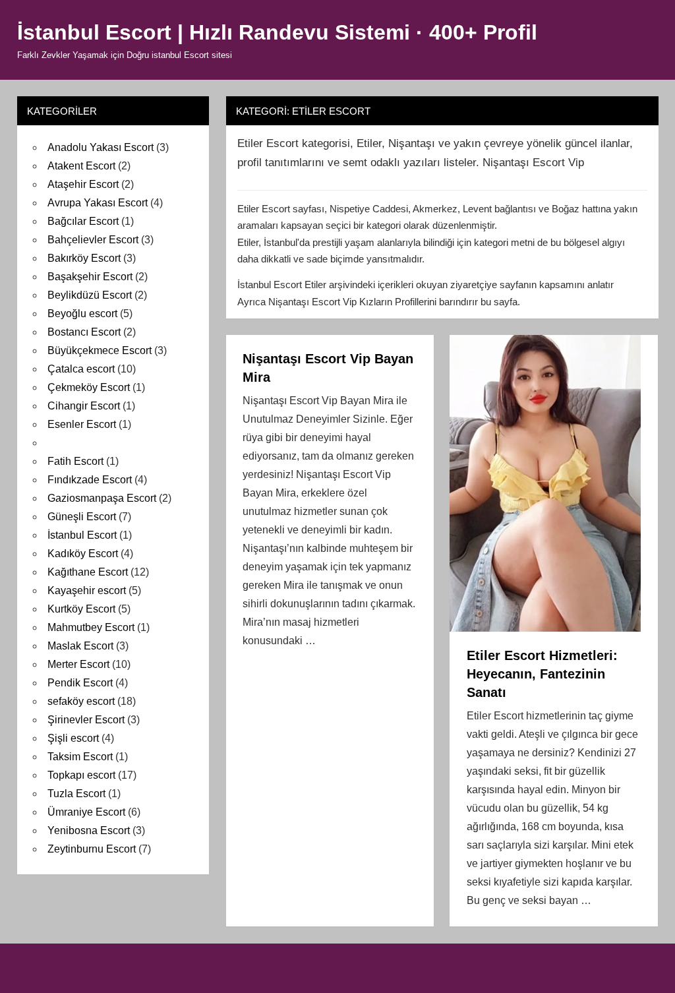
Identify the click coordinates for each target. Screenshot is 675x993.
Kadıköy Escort (82, 553)
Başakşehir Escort (89, 276)
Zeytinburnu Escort (91, 849)
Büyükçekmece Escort (99, 350)
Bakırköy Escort (84, 258)
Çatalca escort (81, 369)
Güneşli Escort (81, 516)
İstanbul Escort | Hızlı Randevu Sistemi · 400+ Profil (277, 32)
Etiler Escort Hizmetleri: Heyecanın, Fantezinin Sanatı (542, 674)
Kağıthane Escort (87, 572)
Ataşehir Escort (83, 184)
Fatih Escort (75, 461)
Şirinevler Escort (86, 719)
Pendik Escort (80, 682)
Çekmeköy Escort (88, 387)
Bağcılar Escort (83, 221)
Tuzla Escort (76, 793)
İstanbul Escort (82, 535)
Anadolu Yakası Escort (100, 147)
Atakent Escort (81, 165)
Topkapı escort (81, 775)
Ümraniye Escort (86, 812)
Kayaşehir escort (86, 590)
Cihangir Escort (83, 405)
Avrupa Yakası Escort (97, 202)
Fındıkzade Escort (89, 479)
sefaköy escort (81, 701)
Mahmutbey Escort (90, 627)
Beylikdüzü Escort (89, 295)
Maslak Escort (80, 645)
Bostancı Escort (84, 332)
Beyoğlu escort (82, 313)
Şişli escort (73, 738)
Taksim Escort (80, 756)
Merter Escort (78, 664)
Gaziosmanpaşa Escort (101, 498)
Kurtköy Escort (81, 609)
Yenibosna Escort (88, 830)
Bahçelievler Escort (92, 239)
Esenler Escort (81, 424)
